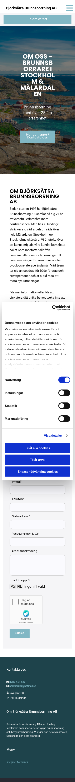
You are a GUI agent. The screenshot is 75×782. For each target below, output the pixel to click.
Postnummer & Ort (26, 533)
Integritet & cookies (17, 762)
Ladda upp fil (21, 580)
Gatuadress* (21, 516)
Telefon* (18, 499)
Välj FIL (16, 586)
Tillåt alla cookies (37, 448)
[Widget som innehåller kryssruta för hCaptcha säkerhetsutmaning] (26, 609)
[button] (37, 19)
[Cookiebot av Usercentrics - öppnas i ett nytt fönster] (53, 308)
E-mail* (17, 481)
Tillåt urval (37, 459)
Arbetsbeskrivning (24, 551)
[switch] (64, 392)
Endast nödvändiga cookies (38, 471)
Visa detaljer (53, 435)
